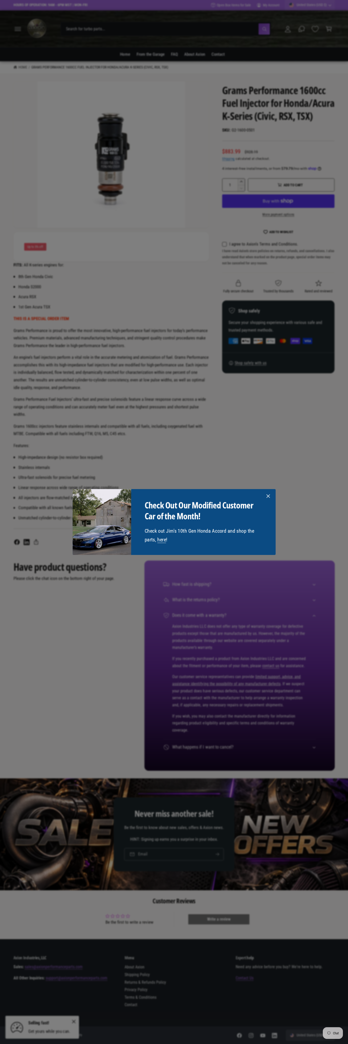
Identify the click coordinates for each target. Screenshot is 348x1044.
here (161, 540)
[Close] (268, 496)
